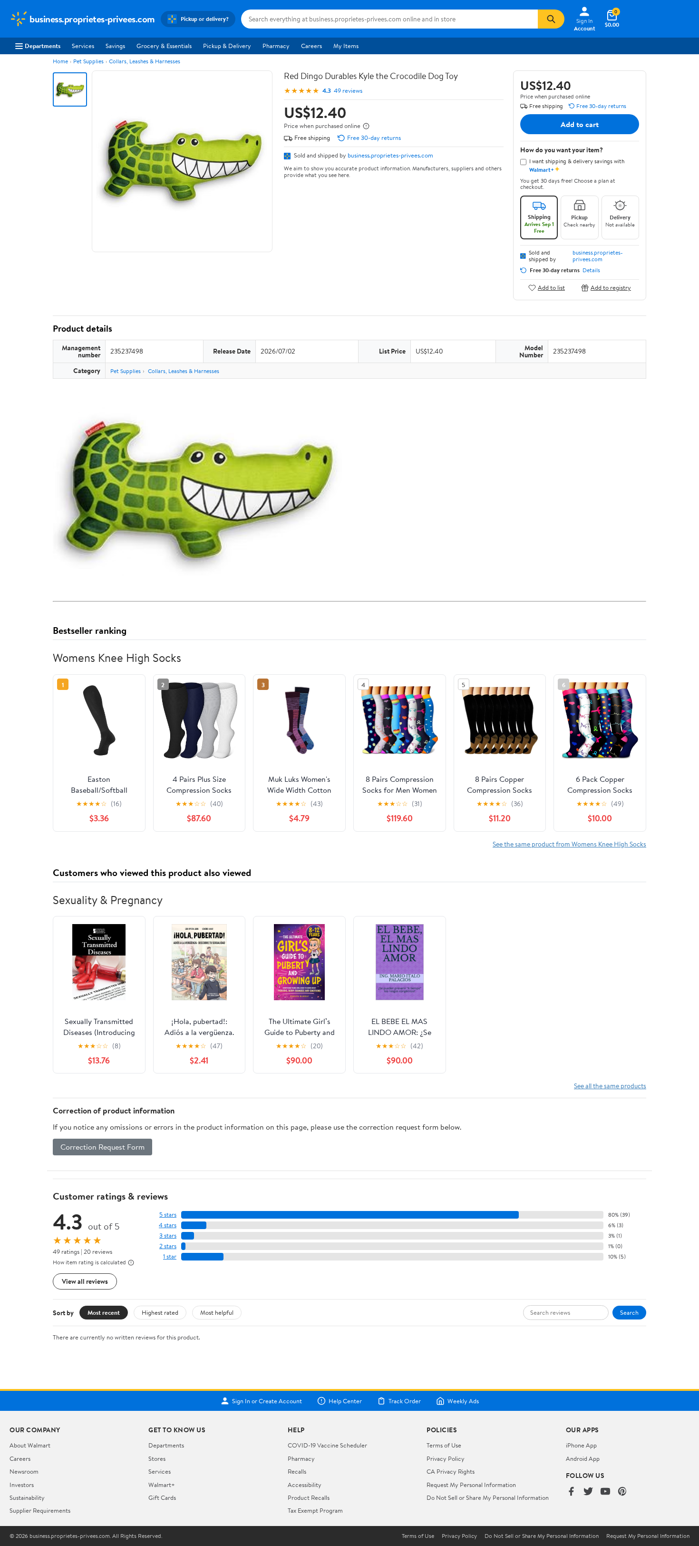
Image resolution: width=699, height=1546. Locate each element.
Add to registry (611, 288)
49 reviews (348, 90)
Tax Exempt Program (315, 1510)
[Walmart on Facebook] (571, 1492)
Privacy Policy (446, 1458)
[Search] (551, 19)
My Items (346, 45)
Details (591, 270)
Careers (311, 45)
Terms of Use (444, 1445)
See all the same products (610, 1085)
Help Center (345, 1401)
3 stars (167, 1235)
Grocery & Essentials (164, 45)
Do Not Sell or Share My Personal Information (488, 1497)
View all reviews (85, 1281)
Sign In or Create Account (267, 1401)
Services (83, 45)
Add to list (551, 288)
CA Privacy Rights (451, 1471)
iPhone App (581, 1445)
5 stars (167, 1214)
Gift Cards (162, 1497)
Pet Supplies (88, 61)
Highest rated (160, 1312)
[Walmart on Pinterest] (622, 1492)
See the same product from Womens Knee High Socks (569, 843)
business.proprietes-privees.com (390, 155)
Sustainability (27, 1497)
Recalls (297, 1471)
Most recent (103, 1312)
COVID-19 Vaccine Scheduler (327, 1445)
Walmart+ (161, 1484)
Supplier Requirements (40, 1510)
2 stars (167, 1246)
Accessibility (304, 1484)
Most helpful (216, 1312)
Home (60, 61)
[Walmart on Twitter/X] (588, 1492)
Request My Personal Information (471, 1484)
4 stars (167, 1225)
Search (629, 1312)
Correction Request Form (102, 1147)
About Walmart (30, 1445)
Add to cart (580, 124)
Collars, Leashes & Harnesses (144, 61)
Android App (583, 1458)
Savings (115, 45)
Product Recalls (309, 1497)
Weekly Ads (463, 1401)
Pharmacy (276, 45)
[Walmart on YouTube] (605, 1492)
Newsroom (24, 1471)
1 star (169, 1256)
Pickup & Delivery (227, 45)
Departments (42, 45)
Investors (22, 1484)
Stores (156, 1458)
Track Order (404, 1401)
